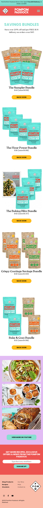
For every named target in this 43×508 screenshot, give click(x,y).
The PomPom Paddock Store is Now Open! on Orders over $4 (21, 3)
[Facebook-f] (8, 495)
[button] (38, 11)
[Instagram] (4, 495)
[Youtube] (12, 495)
